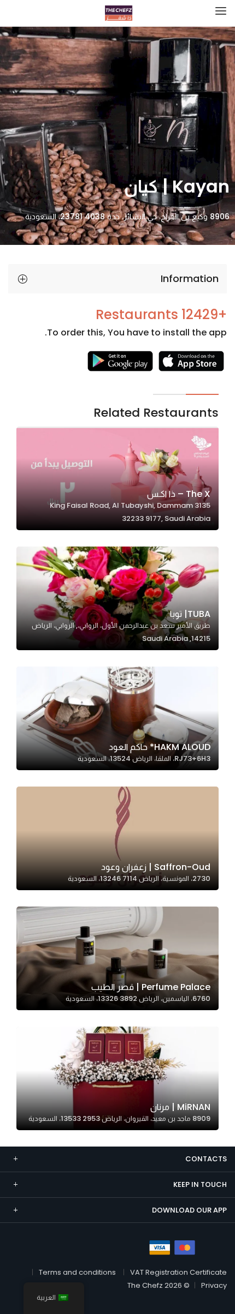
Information (190, 278)
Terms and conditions (77, 1272)
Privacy (214, 1285)
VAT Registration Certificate (178, 1272)
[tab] (117, 278)
